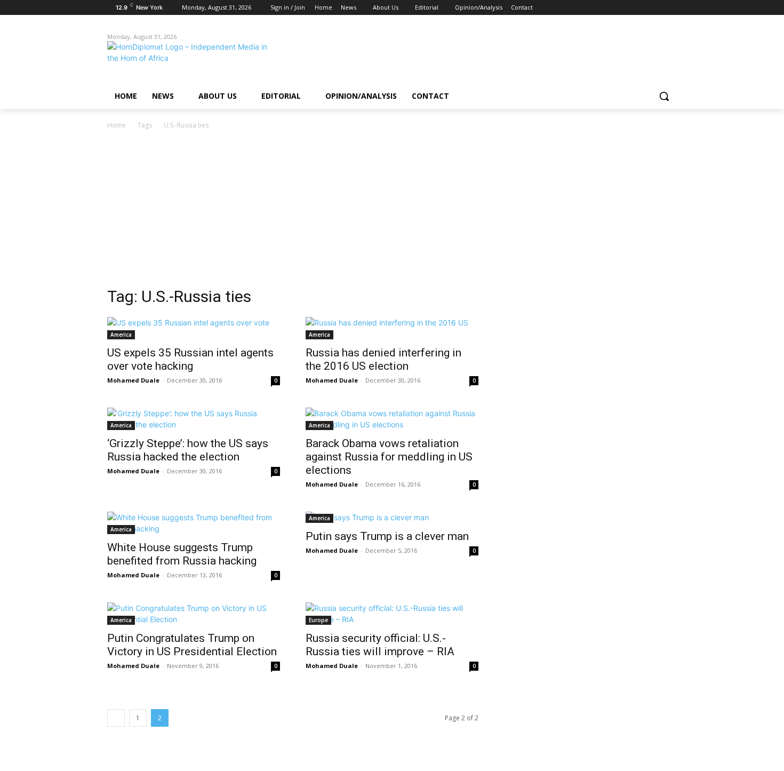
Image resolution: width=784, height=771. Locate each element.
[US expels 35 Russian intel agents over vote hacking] (193, 328)
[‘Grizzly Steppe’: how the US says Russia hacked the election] (193, 419)
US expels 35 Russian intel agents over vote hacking (190, 359)
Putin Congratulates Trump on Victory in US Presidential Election (192, 645)
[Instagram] (626, 8)
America (121, 334)
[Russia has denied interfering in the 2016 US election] (392, 328)
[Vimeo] (656, 8)
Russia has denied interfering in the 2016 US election (383, 359)
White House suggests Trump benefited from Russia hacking (182, 554)
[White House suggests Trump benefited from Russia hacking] (193, 523)
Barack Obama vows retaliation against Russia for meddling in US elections (389, 456)
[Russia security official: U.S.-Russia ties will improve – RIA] (392, 613)
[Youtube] (671, 8)
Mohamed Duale (133, 380)
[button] (664, 96)
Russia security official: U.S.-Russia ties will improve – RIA (380, 645)
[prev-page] (116, 718)
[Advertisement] (392, 211)
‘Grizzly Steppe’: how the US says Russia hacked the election (187, 450)
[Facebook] (611, 8)
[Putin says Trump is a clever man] (392, 517)
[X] (641, 8)
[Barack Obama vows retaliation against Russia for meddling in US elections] (392, 419)
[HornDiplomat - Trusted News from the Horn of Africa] (192, 59)
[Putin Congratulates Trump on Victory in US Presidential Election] (193, 613)
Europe (318, 620)
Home (116, 125)
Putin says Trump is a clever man (387, 536)
